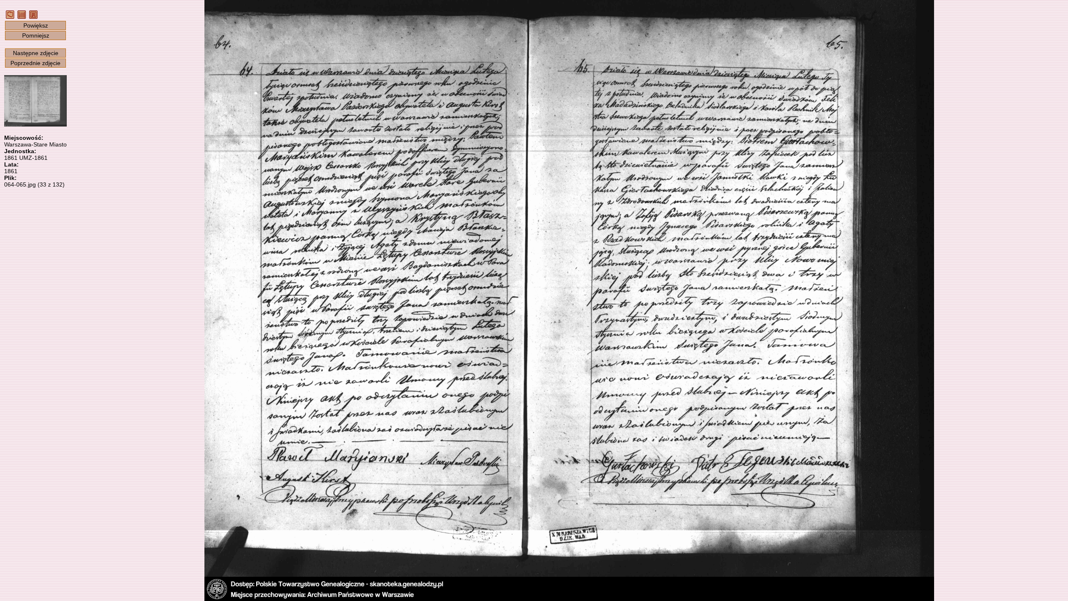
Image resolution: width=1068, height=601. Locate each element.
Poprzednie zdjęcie (35, 63)
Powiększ (35, 25)
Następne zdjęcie (35, 53)
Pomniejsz (35, 35)
